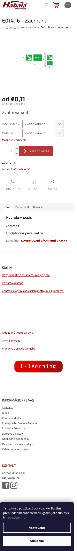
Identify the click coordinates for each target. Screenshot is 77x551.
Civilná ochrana (11, 341)
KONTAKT (9, 465)
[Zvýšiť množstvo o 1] (17, 148)
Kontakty (7, 408)
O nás (5, 413)
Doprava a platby (12, 434)
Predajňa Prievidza (13, 428)
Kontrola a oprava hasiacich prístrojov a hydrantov (33, 291)
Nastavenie (37, 528)
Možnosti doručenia (14, 140)
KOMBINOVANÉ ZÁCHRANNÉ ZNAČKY (44, 241)
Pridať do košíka (39, 151)
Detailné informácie (14, 170)
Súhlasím (37, 541)
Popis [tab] (9, 207)
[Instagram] (13, 485)
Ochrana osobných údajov (18, 444)
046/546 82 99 (10, 478)
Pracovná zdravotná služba (18, 349)
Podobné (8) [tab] (22, 207)
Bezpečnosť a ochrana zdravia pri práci (26, 275)
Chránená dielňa (12, 418)
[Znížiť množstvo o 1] (17, 153)
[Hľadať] (46, 5)
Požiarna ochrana (12, 283)
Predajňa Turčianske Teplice (19, 423)
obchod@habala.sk (13, 473)
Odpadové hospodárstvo (17, 333)
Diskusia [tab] (38, 207)
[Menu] (68, 5)
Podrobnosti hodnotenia (56, 27)
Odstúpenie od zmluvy (16, 449)
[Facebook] (5, 485)
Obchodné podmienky (15, 439)
